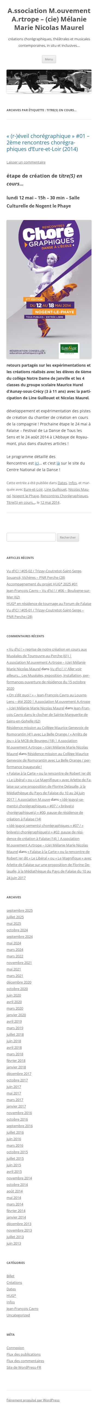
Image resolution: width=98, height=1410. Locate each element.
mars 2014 (15, 1204)
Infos (73, 482)
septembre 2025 (20, 910)
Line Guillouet (55, 489)
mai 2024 (14, 943)
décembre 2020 (19, 982)
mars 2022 (15, 956)
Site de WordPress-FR (24, 1367)
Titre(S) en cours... (21, 502)
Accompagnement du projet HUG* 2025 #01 (42, 584)
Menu (49, 59)
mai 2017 (14, 1093)
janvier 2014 (16, 1217)
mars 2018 (15, 1054)
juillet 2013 (15, 1236)
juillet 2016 (15, 1132)
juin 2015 (14, 1164)
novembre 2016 (19, 1112)
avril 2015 (14, 1171)
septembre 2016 (20, 1125)
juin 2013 (14, 1243)
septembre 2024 (20, 936)
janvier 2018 (16, 1067)
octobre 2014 (17, 1184)
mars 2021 (15, 975)
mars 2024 (15, 949)
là (58, 463)
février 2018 (16, 1060)
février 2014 (16, 1210)
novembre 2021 (19, 962)
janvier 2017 (16, 1106)
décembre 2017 (19, 1073)
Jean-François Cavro (22, 1308)
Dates (62, 482)
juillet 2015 (15, 1158)
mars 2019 (15, 1027)
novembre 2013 (19, 1230)
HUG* (11, 1295)
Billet (10, 1275)
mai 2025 (14, 923)
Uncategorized (18, 1315)
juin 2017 (14, 1086)
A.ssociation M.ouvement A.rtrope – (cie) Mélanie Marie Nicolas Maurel (49, 19)
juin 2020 (14, 995)
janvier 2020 (16, 1014)
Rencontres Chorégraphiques (64, 495)
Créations (14, 1282)
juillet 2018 (15, 1034)
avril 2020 (14, 1001)
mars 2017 (15, 1099)
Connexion (15, 1347)
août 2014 (15, 1191)
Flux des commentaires (25, 1360)
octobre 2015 (17, 1151)
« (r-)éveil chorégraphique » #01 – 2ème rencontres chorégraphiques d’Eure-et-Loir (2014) (48, 142)
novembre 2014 (19, 1178)
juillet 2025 (15, 916)
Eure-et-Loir (33, 489)
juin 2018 (14, 1040)
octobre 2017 (17, 1080)
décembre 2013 (19, 1223)
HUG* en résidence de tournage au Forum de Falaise (49, 603)
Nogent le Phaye (25, 495)
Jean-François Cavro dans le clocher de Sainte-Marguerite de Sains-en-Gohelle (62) (48, 714)
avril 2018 (14, 1047)
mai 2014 (14, 1197)
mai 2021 (14, 969)
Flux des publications (24, 1354)
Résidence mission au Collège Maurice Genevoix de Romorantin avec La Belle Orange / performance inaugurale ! (49, 760)
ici (37, 463)
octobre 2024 (17, 929)
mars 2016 (15, 1145)
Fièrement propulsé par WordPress (33, 1400)
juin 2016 (14, 1138)
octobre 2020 (17, 988)
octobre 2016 (17, 1119)
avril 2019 (14, 1021)
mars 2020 (15, 1008)
